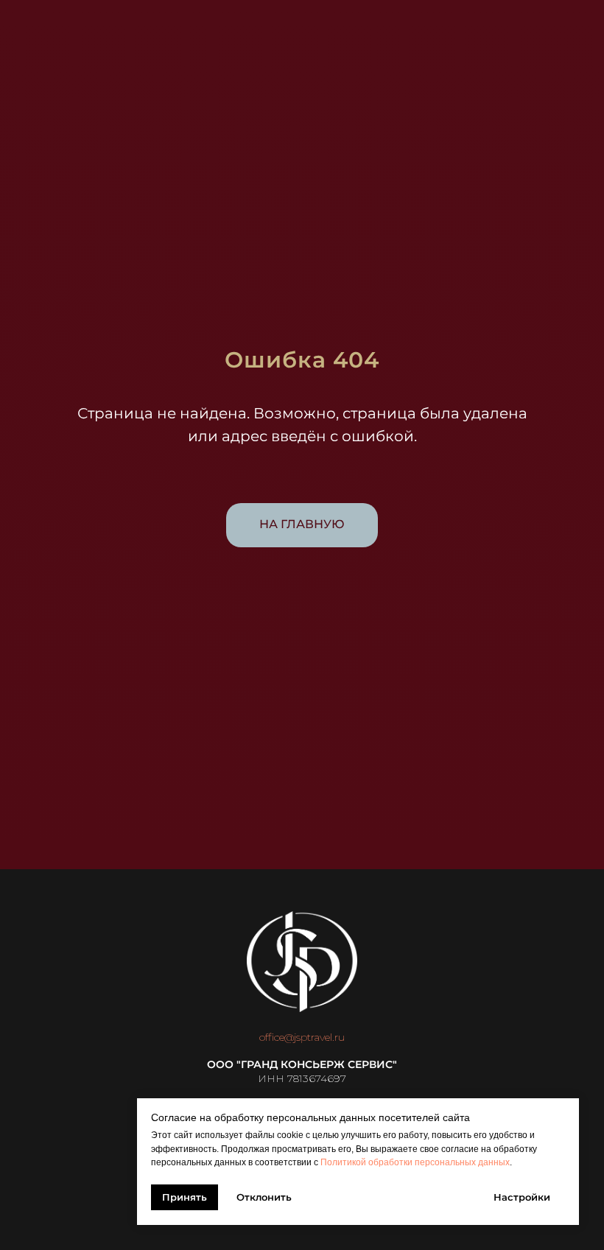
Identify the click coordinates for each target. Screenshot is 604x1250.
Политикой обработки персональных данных (415, 1162)
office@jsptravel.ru (302, 1037)
